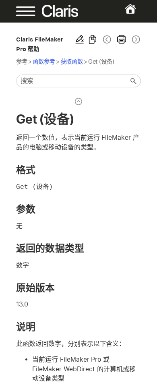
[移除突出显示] (80, 39)
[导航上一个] (107, 39)
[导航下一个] (135, 39)
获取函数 (71, 61)
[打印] (121, 39)
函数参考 (44, 61)
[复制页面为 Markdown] (92, 39)
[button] (133, 81)
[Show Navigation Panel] (21, 11)
